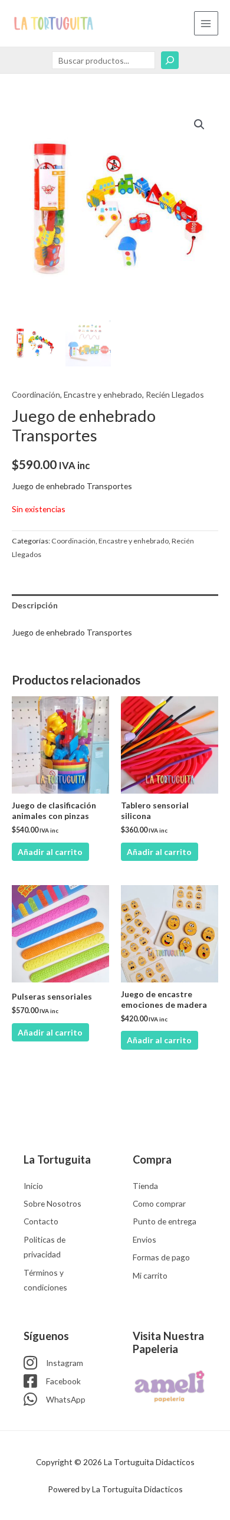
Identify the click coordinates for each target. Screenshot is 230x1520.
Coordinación (36, 394)
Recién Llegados (175, 394)
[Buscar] (170, 60)
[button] (199, 124)
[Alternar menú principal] (206, 23)
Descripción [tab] (35, 605)
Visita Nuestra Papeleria (168, 1342)
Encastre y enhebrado (103, 394)
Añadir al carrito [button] (50, 852)
